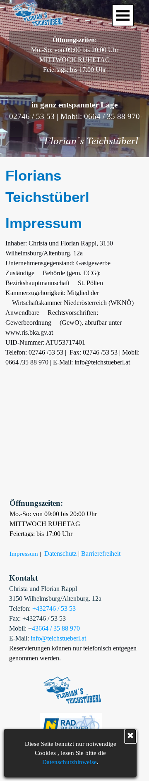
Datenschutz (60, 553)
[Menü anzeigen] (123, 15)
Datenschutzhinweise (69, 762)
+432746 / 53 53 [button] (54, 608)
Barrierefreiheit (100, 553)
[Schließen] (130, 736)
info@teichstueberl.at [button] (58, 638)
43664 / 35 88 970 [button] (56, 628)
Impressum (24, 553)
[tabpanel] (74, 55)
